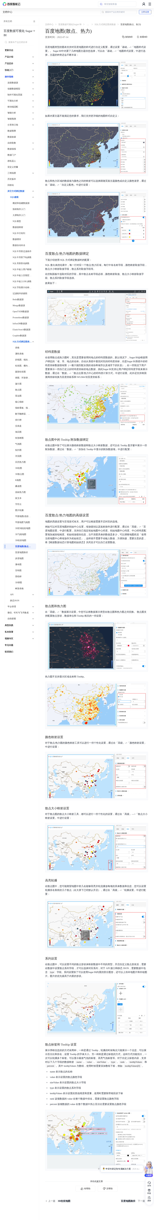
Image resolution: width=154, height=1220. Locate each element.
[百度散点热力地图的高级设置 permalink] (92, 515)
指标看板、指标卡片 (24, 408)
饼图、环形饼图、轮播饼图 (24, 378)
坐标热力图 (20, 492)
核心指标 (19, 402)
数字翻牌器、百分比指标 (24, 414)
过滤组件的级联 (20, 293)
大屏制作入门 (19, 215)
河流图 (18, 456)
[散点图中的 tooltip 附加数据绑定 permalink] (91, 439)
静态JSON (14, 600)
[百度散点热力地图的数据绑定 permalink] (92, 253)
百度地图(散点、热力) (24, 546)
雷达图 (18, 396)
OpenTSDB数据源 (21, 311)
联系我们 (9, 652)
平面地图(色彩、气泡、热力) (24, 516)
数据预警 (12, 131)
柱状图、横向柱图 (23, 366)
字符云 (18, 504)
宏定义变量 (13, 167)
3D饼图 (18, 582)
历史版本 (12, 179)
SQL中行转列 (19, 233)
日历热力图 (20, 462)
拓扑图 (18, 450)
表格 (17, 348)
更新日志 (9, 50)
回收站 (11, 185)
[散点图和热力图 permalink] (69, 606)
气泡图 (18, 444)
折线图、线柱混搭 (23, 360)
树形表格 (19, 588)
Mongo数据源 (19, 305)
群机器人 (12, 161)
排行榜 (18, 420)
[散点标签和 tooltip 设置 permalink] (79, 1044)
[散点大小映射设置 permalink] (72, 808)
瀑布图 (18, 564)
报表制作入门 (19, 209)
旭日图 (18, 432)
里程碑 (18, 576)
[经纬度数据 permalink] (63, 351)
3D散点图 (19, 474)
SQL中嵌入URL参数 (22, 281)
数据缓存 (17, 239)
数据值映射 (18, 227)
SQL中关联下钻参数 (22, 257)
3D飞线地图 (20, 534)
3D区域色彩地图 (22, 528)
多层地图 (19, 558)
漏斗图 (18, 384)
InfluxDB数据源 (20, 323)
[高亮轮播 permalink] (60, 880)
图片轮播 (19, 510)
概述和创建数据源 (21, 203)
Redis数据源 (18, 299)
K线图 (18, 480)
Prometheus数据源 (21, 317)
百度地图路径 (21, 552)
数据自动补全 (19, 245)
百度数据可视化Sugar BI (18, 33)
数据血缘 (12, 137)
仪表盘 (18, 426)
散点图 (18, 390)
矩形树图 (19, 438)
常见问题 (9, 645)
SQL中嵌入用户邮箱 (22, 269)
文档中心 (7, 12)
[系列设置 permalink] (60, 958)
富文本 (18, 498)
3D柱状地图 (20, 540)
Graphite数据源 (19, 336)
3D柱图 (18, 468)
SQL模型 (17, 221)
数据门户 (12, 155)
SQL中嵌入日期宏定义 (23, 275)
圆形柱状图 (20, 372)
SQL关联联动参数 (21, 263)
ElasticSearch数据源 (21, 329)
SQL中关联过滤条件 (22, 251)
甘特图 (18, 570)
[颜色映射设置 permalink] (66, 737)
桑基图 (18, 486)
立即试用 (145, 12)
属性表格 (19, 354)
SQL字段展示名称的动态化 (23, 287)
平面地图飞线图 (22, 522)
